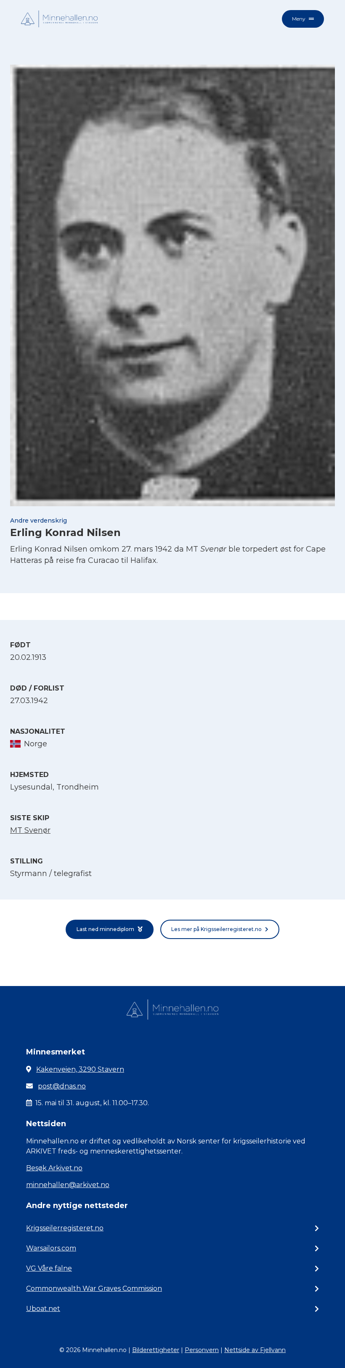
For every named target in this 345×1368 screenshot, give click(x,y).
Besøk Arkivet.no (54, 1168)
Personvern (202, 1350)
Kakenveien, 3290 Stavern (80, 1069)
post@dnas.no (62, 1086)
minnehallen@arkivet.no (67, 1185)
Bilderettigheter (155, 1350)
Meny (298, 19)
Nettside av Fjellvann (255, 1350)
